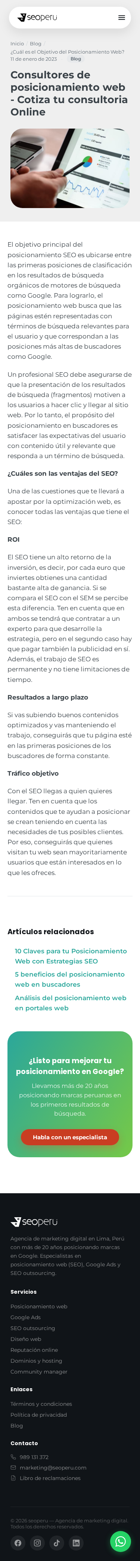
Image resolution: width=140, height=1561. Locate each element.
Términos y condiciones (41, 1404)
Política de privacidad (38, 1415)
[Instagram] (37, 1543)
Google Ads (25, 1317)
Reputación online (34, 1350)
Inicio (17, 43)
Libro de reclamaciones (50, 1478)
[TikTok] (56, 1543)
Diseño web (25, 1339)
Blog (35, 43)
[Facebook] (17, 1543)
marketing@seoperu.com (53, 1468)
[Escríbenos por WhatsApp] (120, 1541)
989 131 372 (34, 1457)
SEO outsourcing (32, 1328)
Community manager (39, 1372)
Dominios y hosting (36, 1361)
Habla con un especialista (70, 1137)
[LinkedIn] (76, 1543)
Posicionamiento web (38, 1306)
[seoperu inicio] (37, 17)
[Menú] (122, 17)
